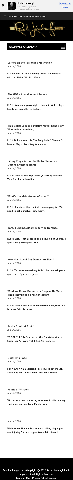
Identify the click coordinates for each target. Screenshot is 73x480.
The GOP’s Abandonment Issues (27, 94)
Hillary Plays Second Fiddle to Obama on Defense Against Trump (32, 162)
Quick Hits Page (17, 358)
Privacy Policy (39, 477)
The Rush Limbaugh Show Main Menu (26, 16)
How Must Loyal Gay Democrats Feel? (30, 259)
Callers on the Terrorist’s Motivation (29, 62)
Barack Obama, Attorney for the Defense (32, 227)
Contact (53, 477)
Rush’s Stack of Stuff (20, 326)
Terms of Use (23, 477)
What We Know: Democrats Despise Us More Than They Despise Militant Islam (34, 292)
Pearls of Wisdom (18, 389)
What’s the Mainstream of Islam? (28, 196)
